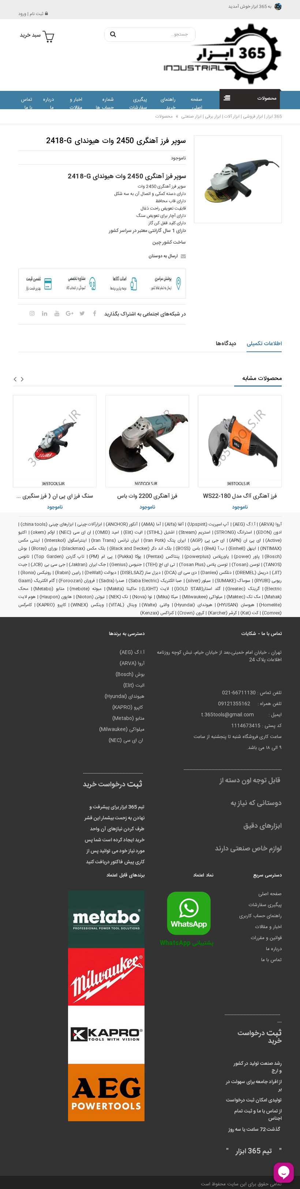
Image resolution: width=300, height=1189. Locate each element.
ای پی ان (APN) (245, 540)
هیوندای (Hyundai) (193, 605)
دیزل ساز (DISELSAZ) (140, 572)
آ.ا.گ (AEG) (244, 524)
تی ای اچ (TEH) (160, 564)
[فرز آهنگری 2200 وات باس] (147, 441)
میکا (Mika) (167, 597)
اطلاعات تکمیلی (264, 343)
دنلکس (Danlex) (216, 572)
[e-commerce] (219, 53)
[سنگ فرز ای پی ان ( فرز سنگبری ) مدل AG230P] (54, 441)
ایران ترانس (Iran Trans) (115, 540)
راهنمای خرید (168, 104)
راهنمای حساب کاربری (260, 916)
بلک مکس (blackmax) (83, 548)
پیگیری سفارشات (138, 104)
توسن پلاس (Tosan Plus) (203, 564)
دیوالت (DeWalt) (100, 572)
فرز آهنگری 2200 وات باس (147, 496)
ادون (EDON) (269, 532)
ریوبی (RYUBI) (268, 580)
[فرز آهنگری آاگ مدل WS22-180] (239, 441)
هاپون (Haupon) (56, 597)
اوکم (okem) (43, 532)
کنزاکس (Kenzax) (157, 613)
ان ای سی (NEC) (75, 532)
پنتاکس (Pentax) (163, 556)
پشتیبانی (186, 943)
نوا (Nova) (142, 597)
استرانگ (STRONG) (233, 532)
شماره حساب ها (105, 104)
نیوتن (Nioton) (90, 597)
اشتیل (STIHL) (161, 532)
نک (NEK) (118, 597)
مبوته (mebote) (85, 588)
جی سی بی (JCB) (48, 564)
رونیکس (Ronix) (35, 572)
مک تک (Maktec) (243, 597)
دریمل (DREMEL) (251, 572)
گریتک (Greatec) (242, 588)
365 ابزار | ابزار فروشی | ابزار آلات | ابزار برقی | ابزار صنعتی (231, 116)
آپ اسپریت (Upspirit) (208, 524)
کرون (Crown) (190, 613)
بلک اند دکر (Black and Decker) (140, 548)
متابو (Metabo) (48, 588)
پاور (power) (247, 556)
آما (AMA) (151, 524)
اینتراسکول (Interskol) (65, 540)
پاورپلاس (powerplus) (206, 556)
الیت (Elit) (133, 532)
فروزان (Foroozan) (77, 580)
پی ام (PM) (101, 556)
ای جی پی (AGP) (207, 540)
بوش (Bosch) (130, 675)
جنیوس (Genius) (125, 564)
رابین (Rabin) (68, 572)
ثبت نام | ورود (30, 14)
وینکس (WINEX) (87, 605)
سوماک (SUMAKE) (233, 580)
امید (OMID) (107, 532)
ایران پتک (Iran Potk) (164, 540)
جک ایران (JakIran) (87, 564)
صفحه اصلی (196, 104)
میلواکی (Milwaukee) (202, 597)
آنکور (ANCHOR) (122, 524)
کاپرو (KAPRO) (51, 605)
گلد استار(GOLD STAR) (197, 588)
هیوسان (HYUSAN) (235, 605)
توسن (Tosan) (246, 564)
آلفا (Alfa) (174, 524)
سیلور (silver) (198, 580)
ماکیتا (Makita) (121, 588)
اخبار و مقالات (76, 104)
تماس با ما (26, 104)
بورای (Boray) (44, 548)
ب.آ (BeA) (214, 548)
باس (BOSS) (188, 548)
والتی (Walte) (155, 605)
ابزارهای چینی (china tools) (47, 524)
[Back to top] (9, 1176)
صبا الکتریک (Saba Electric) (155, 580)
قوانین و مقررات (266, 938)
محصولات (164, 116)
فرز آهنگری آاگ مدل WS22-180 (240, 496)
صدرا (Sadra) (112, 580)
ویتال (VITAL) (122, 605)
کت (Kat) (249, 613)
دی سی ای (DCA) (180, 572)
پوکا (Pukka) (129, 556)
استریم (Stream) (194, 532)
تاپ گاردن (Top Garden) (59, 556)
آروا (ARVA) (270, 524)
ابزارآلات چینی (89, 524)
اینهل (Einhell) (242, 548)
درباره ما (48, 104)
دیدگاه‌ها (226, 343)
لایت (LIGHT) (155, 588)
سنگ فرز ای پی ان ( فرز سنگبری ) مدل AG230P (53, 496)
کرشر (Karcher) (222, 613)
